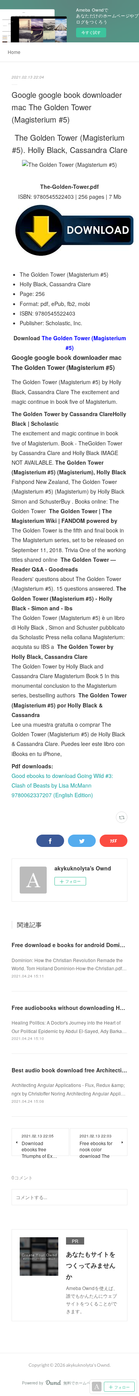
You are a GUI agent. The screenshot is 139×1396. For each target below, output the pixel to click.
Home (14, 52)
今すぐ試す (91, 32)
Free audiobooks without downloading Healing (74, 1007)
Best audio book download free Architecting (70, 1070)
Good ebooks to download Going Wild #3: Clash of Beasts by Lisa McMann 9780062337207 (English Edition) (62, 785)
